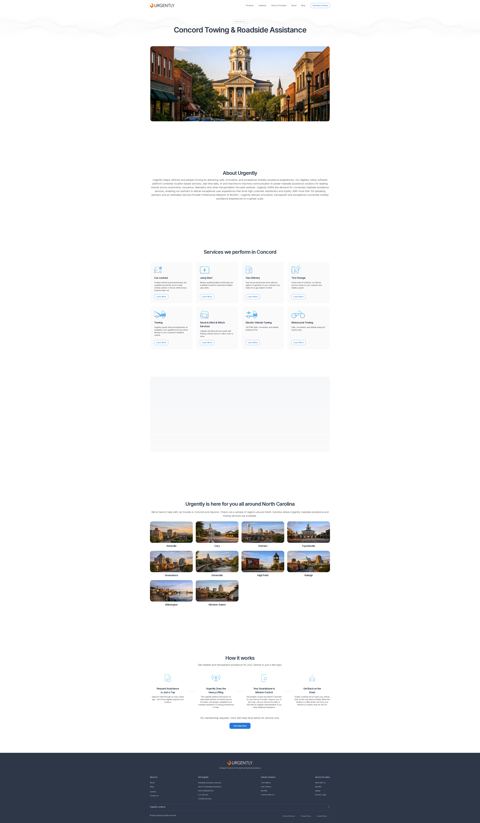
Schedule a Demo (320, 5)
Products (250, 5)
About (293, 5)
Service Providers (278, 5)
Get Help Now (240, 726)
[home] (162, 5)
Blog (303, 5)
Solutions (262, 5)
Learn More (161, 297)
